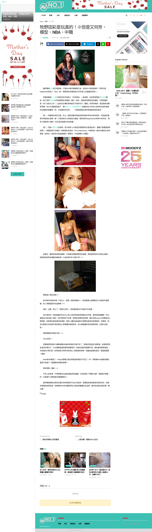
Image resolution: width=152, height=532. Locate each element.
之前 (51, 88)
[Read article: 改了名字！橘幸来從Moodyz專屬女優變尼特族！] (50, 460)
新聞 (50, 15)
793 (99, 477)
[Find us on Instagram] (137, 15)
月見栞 (52, 100)
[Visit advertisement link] (17, 56)
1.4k (75, 475)
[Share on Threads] (98, 44)
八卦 (42, 465)
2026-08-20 (44, 475)
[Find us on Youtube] (141, 15)
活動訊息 (67, 15)
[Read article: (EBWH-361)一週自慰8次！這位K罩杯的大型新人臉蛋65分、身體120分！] (100, 460)
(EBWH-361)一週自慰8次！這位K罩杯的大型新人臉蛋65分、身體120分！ (21, 117)
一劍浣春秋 (45, 38)
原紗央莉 (102, 97)
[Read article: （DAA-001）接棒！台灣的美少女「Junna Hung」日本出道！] (131, 76)
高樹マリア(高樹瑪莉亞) (73, 107)
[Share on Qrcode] (108, 44)
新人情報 (93, 465)
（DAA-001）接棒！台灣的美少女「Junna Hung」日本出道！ (127, 93)
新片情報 (51, 21)
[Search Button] (126, 15)
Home (44, 15)
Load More (17, 174)
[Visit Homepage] (52, 6)
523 (50, 475)
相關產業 (85, 15)
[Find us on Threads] (134, 15)
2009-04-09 (55, 38)
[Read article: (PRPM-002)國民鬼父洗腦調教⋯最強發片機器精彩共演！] (75, 460)
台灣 (75, 15)
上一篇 (53, 97)
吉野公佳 (54, 127)
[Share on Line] (103, 44)
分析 (58, 15)
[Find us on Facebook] (130, 15)
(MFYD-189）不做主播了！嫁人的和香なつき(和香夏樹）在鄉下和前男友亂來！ (22, 129)
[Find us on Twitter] (145, 15)
